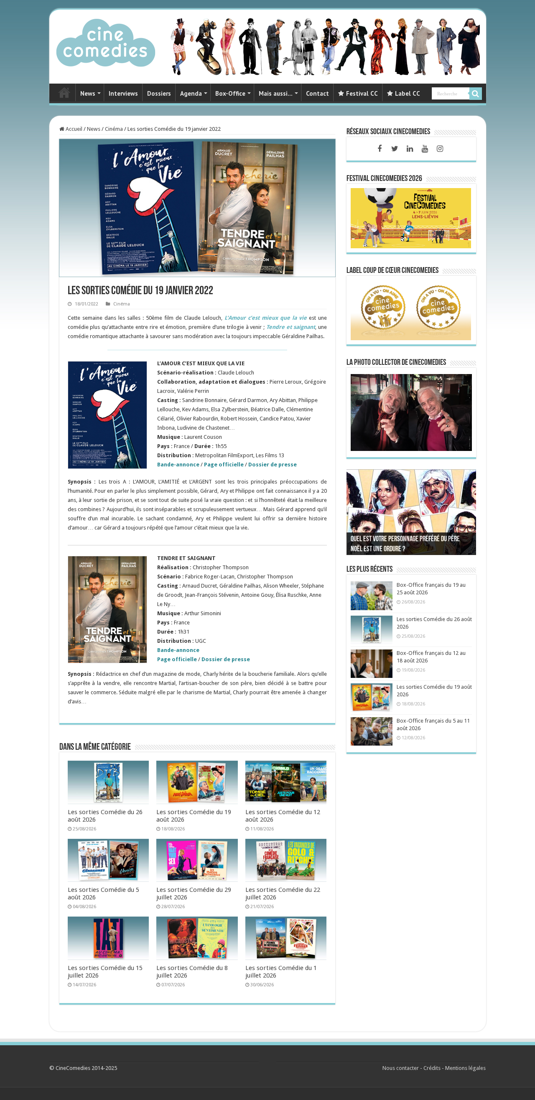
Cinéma (114, 129)
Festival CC (362, 93)
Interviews (123, 93)
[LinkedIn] (409, 148)
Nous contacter (400, 1068)
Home (64, 92)
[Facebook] (379, 148)
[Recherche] (475, 93)
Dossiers (159, 93)
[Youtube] (424, 148)
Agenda (191, 93)
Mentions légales (465, 1068)
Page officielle (177, 659)
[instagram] (439, 148)
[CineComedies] (106, 41)
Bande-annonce (178, 650)
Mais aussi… (276, 93)
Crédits (432, 1068)
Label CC (407, 93)
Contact (317, 93)
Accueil (73, 129)
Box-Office (230, 93)
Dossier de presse (272, 464)
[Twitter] (394, 148)
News (87, 93)
